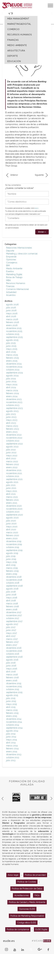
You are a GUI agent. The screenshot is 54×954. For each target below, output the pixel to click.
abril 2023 (11, 423)
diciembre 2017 (13, 612)
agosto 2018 (12, 589)
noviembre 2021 (14, 473)
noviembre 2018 (14, 580)
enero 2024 (11, 396)
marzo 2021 (12, 497)
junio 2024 (11, 381)
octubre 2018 (12, 583)
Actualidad (11, 292)
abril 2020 (11, 529)
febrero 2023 (12, 429)
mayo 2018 (11, 597)
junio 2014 (11, 737)
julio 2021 (10, 485)
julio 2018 (11, 592)
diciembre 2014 (13, 719)
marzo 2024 (12, 390)
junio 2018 (11, 594)
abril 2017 (10, 636)
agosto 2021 (12, 482)
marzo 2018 (12, 603)
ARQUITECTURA (16, 50)
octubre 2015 (12, 689)
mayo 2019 (11, 562)
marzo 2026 (12, 319)
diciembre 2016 (13, 648)
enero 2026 (12, 325)
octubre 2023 (12, 405)
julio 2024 (11, 378)
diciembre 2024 (14, 364)
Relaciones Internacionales (19, 248)
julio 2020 (11, 520)
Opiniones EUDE (27, 909)
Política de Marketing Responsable (27, 916)
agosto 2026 (12, 304)
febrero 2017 (12, 642)
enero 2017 (11, 645)
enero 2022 (11, 467)
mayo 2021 (11, 491)
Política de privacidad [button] (35, 875)
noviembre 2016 (14, 651)
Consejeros (11, 262)
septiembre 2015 (14, 692)
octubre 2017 (12, 618)
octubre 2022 (12, 441)
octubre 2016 (12, 654)
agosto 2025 (12, 340)
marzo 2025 (12, 355)
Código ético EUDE (26, 922)
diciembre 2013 (13, 754)
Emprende (11, 256)
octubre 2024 (12, 370)
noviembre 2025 (14, 331)
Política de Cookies (26, 882)
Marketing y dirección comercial (22, 253)
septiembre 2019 (14, 550)
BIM (8, 265)
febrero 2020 (12, 535)
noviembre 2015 (14, 686)
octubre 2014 (12, 725)
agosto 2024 (12, 375)
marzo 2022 (12, 461)
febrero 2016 (12, 677)
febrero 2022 (12, 464)
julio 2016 (11, 663)
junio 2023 (11, 417)
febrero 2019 (12, 571)
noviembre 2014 (14, 722)
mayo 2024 (11, 384)
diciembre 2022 (14, 435)
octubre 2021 (12, 476)
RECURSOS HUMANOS (19, 34)
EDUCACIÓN (14, 61)
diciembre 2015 (13, 683)
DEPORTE (12, 56)
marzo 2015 (12, 710)
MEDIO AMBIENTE (17, 45)
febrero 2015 (12, 713)
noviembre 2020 (14, 509)
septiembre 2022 (14, 444)
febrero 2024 (12, 393)
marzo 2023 (12, 426)
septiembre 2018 (14, 586)
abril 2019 (11, 565)
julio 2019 (10, 556)
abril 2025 (11, 352)
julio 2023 (11, 414)
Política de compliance (18, 929)
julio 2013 (10, 760)
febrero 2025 (12, 358)
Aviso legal (13, 875)
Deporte (10, 251)
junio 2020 (11, 523)
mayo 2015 (11, 704)
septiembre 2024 (14, 372)
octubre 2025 (12, 334)
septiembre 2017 (14, 621)
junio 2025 (11, 346)
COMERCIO (13, 29)
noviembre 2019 (14, 544)
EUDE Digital (41, 929)
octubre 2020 (13, 512)
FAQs (37, 895)
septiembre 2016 (14, 657)
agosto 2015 (12, 695)
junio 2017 (11, 630)
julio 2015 (10, 698)
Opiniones (11, 259)
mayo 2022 (11, 455)
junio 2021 (11, 488)
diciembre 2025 (13, 328)
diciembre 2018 (13, 577)
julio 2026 (11, 307)
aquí (36, 208)
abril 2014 (11, 742)
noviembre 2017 (14, 615)
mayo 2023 (11, 420)
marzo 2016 (12, 674)
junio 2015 (11, 701)
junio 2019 (11, 559)
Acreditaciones (21, 895)
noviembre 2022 (14, 438)
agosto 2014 (12, 731)
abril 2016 (11, 671)
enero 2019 (11, 574)
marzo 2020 (12, 532)
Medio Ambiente (14, 268)
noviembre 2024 (14, 367)
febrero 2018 (12, 606)
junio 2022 (11, 452)
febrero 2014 (12, 748)
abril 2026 (11, 316)
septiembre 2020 (14, 515)
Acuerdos (11, 295)
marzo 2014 (12, 745)
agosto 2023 (12, 411)
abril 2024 (11, 387)
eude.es (9, 941)
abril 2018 (11, 600)
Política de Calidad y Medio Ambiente (27, 902)
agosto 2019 (12, 553)
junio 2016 (11, 666)
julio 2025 (11, 343)
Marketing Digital (14, 274)
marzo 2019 (12, 568)
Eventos (10, 271)
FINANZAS (13, 40)
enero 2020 (12, 538)
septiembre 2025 (14, 337)
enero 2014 (11, 751)
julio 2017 (10, 627)
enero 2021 (11, 503)
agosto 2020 (12, 518)
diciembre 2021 (13, 470)
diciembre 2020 (14, 506)
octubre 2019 (12, 547)
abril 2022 (11, 458)
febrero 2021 (12, 500)
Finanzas (10, 286)
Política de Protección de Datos (27, 888)
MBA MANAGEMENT (18, 18)
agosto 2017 (12, 624)
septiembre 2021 (14, 479)
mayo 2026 (11, 313)
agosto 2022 (12, 446)
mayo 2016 (11, 668)
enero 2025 (11, 361)
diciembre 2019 (13, 541)
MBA (8, 280)
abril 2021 (11, 494)
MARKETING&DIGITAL (19, 24)
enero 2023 (11, 432)
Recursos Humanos (15, 283)
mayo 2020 (11, 526)
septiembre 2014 (14, 728)
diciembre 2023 (14, 399)
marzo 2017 (12, 639)
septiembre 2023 (14, 408)
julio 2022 (11, 449)
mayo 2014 (11, 740)
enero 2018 (11, 609)
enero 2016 (11, 680)
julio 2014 (10, 734)
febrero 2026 (12, 322)
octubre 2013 (12, 757)
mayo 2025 (11, 349)
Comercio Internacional (17, 289)
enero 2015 (11, 716)
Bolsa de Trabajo (14, 277)
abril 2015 (10, 707)
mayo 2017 (11, 633)
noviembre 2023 (14, 402)
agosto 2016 (12, 660)
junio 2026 (11, 310)
